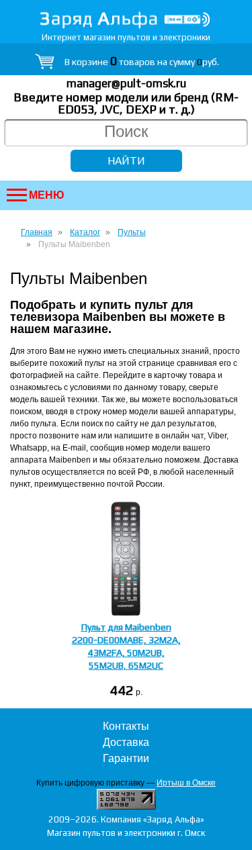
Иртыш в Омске (186, 783)
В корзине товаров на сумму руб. (142, 61)
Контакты (126, 726)
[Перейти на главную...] (126, 20)
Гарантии (126, 758)
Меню (47, 195)
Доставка (126, 742)
